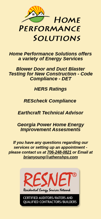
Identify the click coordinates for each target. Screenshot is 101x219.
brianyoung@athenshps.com (50, 157)
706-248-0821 (59, 152)
